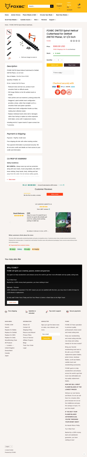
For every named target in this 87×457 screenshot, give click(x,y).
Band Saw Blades (61, 15)
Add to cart (54, 65)
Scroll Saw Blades (11, 19)
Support (51, 19)
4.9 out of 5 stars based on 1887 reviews (47, 185)
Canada (7, 353)
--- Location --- (9, 345)
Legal (24, 348)
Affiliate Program (28, 340)
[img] (43, 206)
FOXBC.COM (9, 324)
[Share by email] (79, 41)
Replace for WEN (10, 335)
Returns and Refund (29, 332)
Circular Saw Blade (46, 15)
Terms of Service (28, 337)
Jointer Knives (15, 15)
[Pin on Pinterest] (74, 41)
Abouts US (26, 324)
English (7, 446)
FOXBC (49, 41)
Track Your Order (28, 345)
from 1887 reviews (42, 209)
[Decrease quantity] (54, 60)
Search (7, 327)
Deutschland (8, 350)
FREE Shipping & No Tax (60, 49)
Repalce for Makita (10, 330)
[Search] (51, 6)
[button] (10, 222)
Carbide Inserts (25, 19)
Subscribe (46, 338)
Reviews (44, 19)
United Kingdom (9, 348)
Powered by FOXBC (10, 452)
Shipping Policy (27, 330)
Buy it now (72, 65)
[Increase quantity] (61, 60)
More (36, 19)
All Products (8, 342)
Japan (7, 355)
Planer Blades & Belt (29, 15)
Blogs (24, 342)
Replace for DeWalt (11, 332)
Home (7, 15)
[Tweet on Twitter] (76, 41)
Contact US (26, 327)
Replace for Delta (10, 337)
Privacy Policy (27, 335)
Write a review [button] (54, 194)
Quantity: (49, 60)
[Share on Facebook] (71, 41)
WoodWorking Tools (11, 340)
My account (69, 8)
